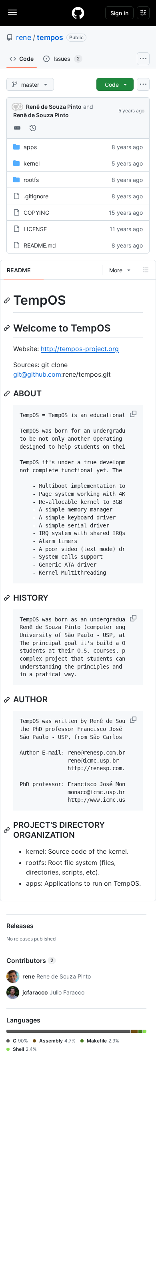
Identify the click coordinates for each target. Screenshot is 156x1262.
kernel (32, 163)
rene (23, 37)
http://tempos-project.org (80, 349)
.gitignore (36, 196)
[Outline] (145, 270)
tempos (50, 37)
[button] (134, 413)
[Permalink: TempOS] (7, 300)
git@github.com (37, 374)
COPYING (36, 212)
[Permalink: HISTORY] (7, 597)
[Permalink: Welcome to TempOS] (7, 327)
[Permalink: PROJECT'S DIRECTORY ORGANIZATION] (7, 830)
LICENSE (35, 229)
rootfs (31, 179)
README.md (40, 245)
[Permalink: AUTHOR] (7, 699)
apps (30, 147)
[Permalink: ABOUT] (7, 393)
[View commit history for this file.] (33, 128)
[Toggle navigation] (12, 12)
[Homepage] (78, 12)
